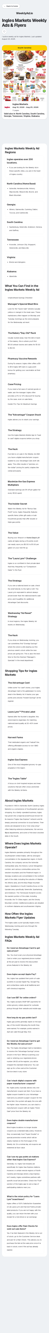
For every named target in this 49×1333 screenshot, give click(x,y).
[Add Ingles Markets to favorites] (4, 31)
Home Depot (32, 538)
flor (6, 833)
